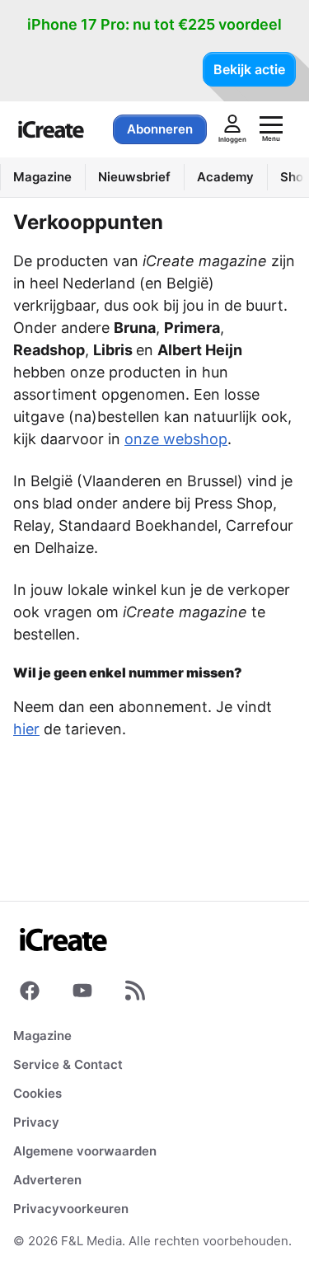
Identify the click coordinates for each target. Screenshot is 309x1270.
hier (26, 729)
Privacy (36, 1122)
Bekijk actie (249, 69)
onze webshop (175, 439)
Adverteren (47, 1180)
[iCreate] (51, 129)
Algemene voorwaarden (85, 1151)
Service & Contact (68, 1064)
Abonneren (160, 129)
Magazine (42, 1035)
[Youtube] (82, 993)
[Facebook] (29, 993)
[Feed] (135, 993)
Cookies (37, 1093)
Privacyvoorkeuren (71, 1208)
